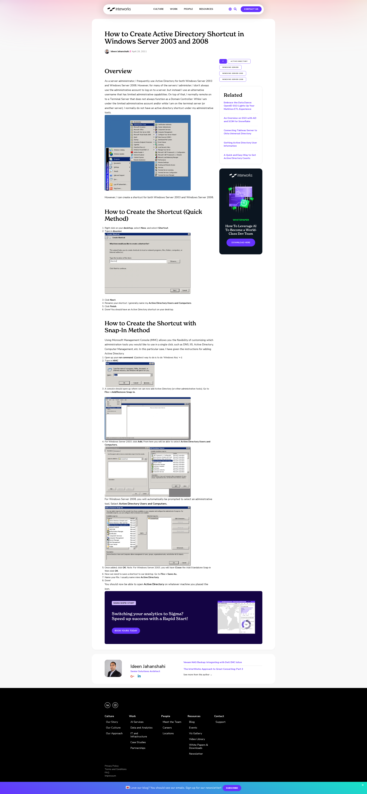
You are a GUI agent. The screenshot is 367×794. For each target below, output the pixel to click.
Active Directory (239, 61)
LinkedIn (139, 675)
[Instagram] (115, 707)
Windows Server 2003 (232, 73)
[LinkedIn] (108, 707)
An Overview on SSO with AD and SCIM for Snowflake (240, 119)
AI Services (137, 722)
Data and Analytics (141, 727)
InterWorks (119, 9)
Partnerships (137, 748)
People (165, 716)
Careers (167, 727)
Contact (219, 716)
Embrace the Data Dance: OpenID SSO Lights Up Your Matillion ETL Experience (239, 106)
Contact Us (251, 9)
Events (193, 727)
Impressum (110, 775)
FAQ (107, 772)
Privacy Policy (112, 765)
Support (221, 722)
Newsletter (196, 753)
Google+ (132, 676)
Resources (194, 716)
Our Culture (113, 727)
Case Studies (138, 742)
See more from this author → (198, 674)
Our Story (112, 722)
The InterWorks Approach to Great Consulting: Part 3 (213, 668)
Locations (168, 733)
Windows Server (230, 67)
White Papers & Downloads (198, 746)
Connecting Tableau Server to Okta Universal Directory (240, 132)
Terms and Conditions (116, 769)
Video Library (197, 739)
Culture (109, 716)
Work (132, 716)
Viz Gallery (195, 733)
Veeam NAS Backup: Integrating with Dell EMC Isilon (213, 662)
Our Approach (114, 733)
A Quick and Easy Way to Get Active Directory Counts (240, 156)
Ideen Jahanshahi (120, 51)
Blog (192, 722)
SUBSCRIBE (232, 788)
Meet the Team (172, 722)
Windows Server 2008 (232, 79)
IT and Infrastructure (138, 735)
